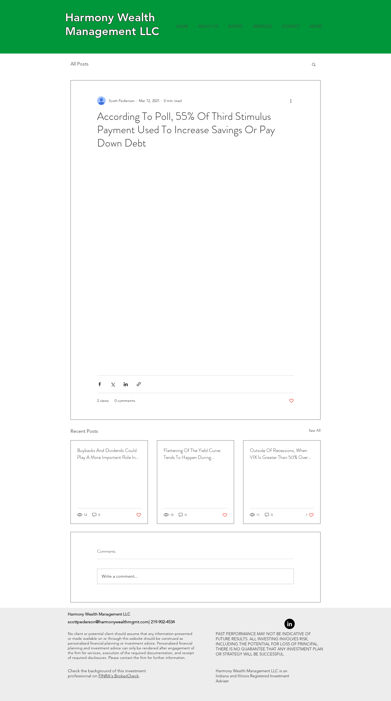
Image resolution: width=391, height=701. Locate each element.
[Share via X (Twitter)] (112, 384)
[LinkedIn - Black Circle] (289, 624)
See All (315, 430)
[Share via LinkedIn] (125, 384)
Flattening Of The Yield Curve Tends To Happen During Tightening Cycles (192, 454)
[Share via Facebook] (99, 384)
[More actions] (291, 100)
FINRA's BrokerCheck (118, 675)
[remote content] (195, 262)
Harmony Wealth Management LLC (112, 24)
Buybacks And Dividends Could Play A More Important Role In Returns (107, 454)
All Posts (79, 64)
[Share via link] (138, 384)
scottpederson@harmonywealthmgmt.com (108, 621)
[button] (313, 64)
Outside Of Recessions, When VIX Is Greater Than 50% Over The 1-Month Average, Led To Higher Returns (279, 454)
